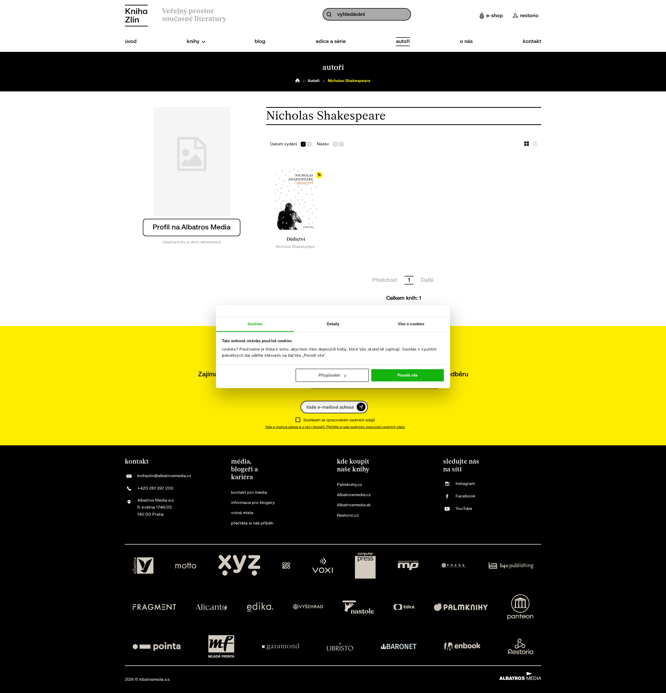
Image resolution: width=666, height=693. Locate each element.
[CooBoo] (286, 566)
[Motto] (186, 566)
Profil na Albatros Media (191, 227)
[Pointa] (156, 646)
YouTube (464, 508)
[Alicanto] (211, 606)
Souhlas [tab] (254, 324)
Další (427, 280)
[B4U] (511, 566)
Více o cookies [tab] (411, 324)
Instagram (465, 483)
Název (323, 144)
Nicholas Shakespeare (295, 247)
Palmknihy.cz (349, 484)
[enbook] (462, 646)
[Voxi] (322, 566)
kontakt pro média (249, 492)
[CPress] (453, 566)
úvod (131, 41)
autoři (403, 41)
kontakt (532, 41)
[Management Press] (408, 566)
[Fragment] (154, 606)
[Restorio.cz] (520, 646)
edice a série (331, 41)
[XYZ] (239, 566)
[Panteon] (520, 606)
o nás (466, 41)
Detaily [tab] (333, 324)
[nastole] (358, 606)
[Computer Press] (365, 566)
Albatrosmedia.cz (354, 494)
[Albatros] (143, 566)
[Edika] (260, 606)
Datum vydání (283, 144)
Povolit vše (408, 375)
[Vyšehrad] (308, 606)
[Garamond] (280, 646)
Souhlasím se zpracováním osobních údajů (339, 420)
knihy (194, 41)
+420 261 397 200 (155, 488)
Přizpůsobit (329, 375)
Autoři (313, 80)
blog (260, 41)
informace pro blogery (253, 502)
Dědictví (296, 239)
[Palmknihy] (460, 606)
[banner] (136, 15)
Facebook (465, 496)
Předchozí (384, 280)
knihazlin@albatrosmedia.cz (164, 475)
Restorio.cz (348, 515)
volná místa (242, 512)
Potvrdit (361, 407)
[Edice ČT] (404, 606)
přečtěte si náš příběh (252, 523)
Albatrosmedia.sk (354, 505)
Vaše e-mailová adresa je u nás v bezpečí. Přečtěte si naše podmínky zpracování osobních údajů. (335, 427)
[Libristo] (340, 646)
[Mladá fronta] (221, 646)
